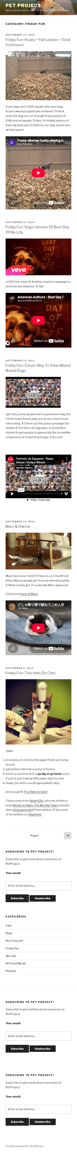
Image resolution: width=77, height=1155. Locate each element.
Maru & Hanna (17, 526)
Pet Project (23, 5)
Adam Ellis (36, 800)
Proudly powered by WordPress (24, 1146)
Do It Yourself (14, 940)
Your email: (13, 873)
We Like (11, 956)
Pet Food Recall (16, 963)
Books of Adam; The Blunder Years (35, 805)
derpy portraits (23, 809)
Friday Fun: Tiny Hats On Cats (30, 673)
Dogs (9, 933)
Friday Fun (12, 948)
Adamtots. (35, 814)
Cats (9, 925)
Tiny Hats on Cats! (35, 791)
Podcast (11, 971)
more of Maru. (29, 594)
